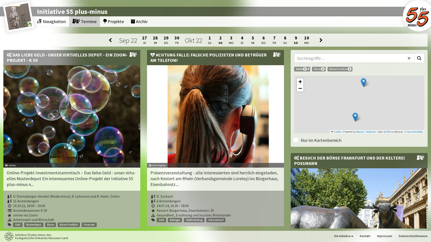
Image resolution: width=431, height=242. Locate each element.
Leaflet (337, 131)
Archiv (141, 21)
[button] (355, 117)
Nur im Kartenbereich (321, 140)
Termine (88, 21)
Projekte (115, 21)
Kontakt (365, 236)
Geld (301, 69)
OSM (387, 131)
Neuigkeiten (54, 21)
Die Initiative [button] (342, 236)
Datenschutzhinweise (413, 236)
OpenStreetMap (415, 131)
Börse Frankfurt (340, 69)
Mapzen (360, 131)
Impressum (384, 236)
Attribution (371, 131)
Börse (318, 69)
